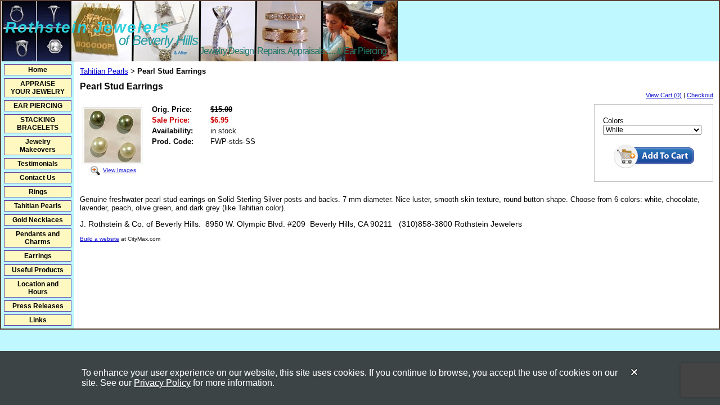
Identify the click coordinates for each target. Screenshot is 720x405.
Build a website (99, 239)
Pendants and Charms (38, 238)
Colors (613, 120)
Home (37, 70)
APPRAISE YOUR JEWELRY (38, 88)
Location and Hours (37, 288)
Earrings (38, 256)
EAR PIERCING (38, 106)
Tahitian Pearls (37, 206)
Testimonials (37, 164)
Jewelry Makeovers (38, 146)
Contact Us (38, 178)
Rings (38, 192)
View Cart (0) (664, 95)
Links (38, 320)
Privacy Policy (162, 383)
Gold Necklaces (37, 220)
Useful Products (38, 270)
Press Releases (38, 306)
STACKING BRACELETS (37, 124)
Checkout (700, 95)
